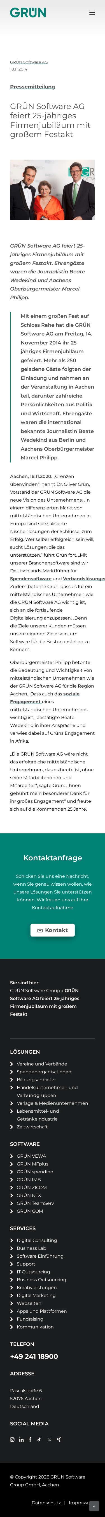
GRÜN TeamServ (35, 1203)
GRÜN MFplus (32, 1164)
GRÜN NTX (29, 1195)
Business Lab (31, 1248)
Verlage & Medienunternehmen (52, 1103)
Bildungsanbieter (36, 1079)
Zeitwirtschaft (32, 1127)
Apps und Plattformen (42, 1311)
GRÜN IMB (29, 1179)
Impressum (82, 1502)
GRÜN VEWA (31, 1156)
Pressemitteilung (32, 87)
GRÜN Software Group (35, 990)
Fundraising (30, 1319)
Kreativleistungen (37, 1287)
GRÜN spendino (35, 1171)
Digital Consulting (37, 1240)
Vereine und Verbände (42, 1064)
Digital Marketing (36, 1295)
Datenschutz (46, 1502)
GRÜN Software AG (29, 62)
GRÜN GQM (30, 1211)
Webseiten (29, 1303)
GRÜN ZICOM (32, 1187)
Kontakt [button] (56, 930)
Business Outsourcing (41, 1279)
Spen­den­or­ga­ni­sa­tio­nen (44, 1071)
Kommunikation (35, 1327)
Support (26, 1264)
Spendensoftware (31, 578)
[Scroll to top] (94, 1505)
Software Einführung (40, 1256)
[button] (92, 12)
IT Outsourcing (33, 1272)
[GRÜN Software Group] (28, 12)
